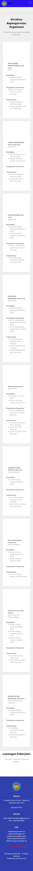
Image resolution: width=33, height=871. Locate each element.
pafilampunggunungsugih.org (16, 841)
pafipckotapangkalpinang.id (16, 836)
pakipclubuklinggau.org (17, 834)
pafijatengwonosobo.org (16, 831)
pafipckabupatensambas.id (16, 838)
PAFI (10, 3)
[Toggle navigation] (30, 3)
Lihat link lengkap (16, 847)
